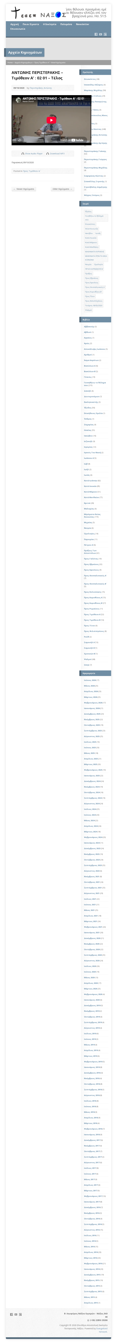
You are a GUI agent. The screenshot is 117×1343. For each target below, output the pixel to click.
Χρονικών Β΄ (89, 653)
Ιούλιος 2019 (90, 1033)
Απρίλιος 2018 (91, 1117)
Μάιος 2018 (89, 1112)
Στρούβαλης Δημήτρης (95, 187)
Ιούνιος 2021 (90, 904)
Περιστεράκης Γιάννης (95, 151)
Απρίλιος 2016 (91, 1252)
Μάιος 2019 (89, 1044)
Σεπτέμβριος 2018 (93, 1089)
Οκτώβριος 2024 (92, 792)
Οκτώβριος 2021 (92, 882)
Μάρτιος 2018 (90, 1123)
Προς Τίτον (90, 296)
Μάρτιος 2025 (90, 764)
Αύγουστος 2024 (91, 803)
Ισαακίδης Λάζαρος (93, 84)
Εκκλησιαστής (91, 402)
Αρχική (14, 24)
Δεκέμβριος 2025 (92, 714)
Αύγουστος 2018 (91, 1095)
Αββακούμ (89, 326)
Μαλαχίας (89, 508)
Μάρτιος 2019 (90, 1056)
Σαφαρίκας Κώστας (93, 176)
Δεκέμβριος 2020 (92, 938)
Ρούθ (86, 636)
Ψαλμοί (88, 310)
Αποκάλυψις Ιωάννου (94, 349)
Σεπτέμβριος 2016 (93, 1224)
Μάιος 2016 (89, 1246)
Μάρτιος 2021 (90, 921)
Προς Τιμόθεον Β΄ (92, 620)
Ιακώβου (89, 233)
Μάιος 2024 (89, 820)
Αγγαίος (88, 337)
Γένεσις (88, 377)
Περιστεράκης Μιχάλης (95, 167)
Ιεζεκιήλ (88, 441)
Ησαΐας (87, 430)
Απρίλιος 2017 (91, 1185)
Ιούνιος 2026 (90, 680)
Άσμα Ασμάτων (91, 360)
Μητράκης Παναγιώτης (95, 101)
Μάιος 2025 (89, 753)
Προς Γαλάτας (91, 558)
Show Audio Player (22, 153)
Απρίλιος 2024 (91, 826)
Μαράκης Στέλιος (93, 96)
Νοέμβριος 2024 (91, 786)
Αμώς (86, 343)
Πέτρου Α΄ (88, 545)
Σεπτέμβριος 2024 (93, 798)
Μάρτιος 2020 (90, 988)
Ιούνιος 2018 (90, 1106)
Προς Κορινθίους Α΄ (93, 597)
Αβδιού (87, 332)
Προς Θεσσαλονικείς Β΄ (95, 583)
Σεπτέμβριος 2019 (93, 1022)
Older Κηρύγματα (62, 188)
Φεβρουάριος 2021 (93, 927)
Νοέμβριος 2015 (91, 1280)
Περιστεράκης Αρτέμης (95, 143)
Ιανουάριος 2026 (92, 708)
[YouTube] (100, 34)
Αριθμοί (88, 354)
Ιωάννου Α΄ (89, 458)
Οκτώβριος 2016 (92, 1218)
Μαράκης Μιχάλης (93, 90)
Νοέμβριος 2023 (91, 854)
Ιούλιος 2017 (90, 1168)
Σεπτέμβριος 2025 (93, 730)
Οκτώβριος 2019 (92, 1016)
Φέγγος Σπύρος (92, 195)
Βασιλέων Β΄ (89, 371)
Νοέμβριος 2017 (91, 1145)
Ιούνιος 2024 (90, 815)
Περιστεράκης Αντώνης (41, 88)
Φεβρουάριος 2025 (93, 770)
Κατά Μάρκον (91, 242)
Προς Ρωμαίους (91, 608)
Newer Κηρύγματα (23, 188)
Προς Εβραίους (91, 278)
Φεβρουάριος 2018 (93, 1129)
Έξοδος (88, 211)
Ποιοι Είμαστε (31, 24)
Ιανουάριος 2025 (92, 775)
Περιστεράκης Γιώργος (95, 159)
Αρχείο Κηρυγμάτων (23, 62)
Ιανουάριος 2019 (92, 1067)
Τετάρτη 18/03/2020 (93, 305)
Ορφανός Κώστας (92, 129)
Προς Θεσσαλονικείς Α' (95, 575)
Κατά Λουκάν (90, 238)
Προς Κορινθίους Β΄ (93, 603)
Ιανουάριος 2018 (92, 1134)
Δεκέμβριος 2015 (92, 1274)
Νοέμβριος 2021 (91, 876)
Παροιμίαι (89, 539)
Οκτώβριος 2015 (92, 1286)
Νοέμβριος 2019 (91, 1011)
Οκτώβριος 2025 (92, 725)
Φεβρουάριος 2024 (93, 837)
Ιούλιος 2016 (90, 1235)
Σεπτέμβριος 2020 (93, 955)
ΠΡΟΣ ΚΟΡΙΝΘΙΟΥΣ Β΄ (94, 269)
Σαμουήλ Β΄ (89, 648)
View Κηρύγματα (58, 62)
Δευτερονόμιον (91, 396)
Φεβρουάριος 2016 (93, 1263)
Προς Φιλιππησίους (93, 301)
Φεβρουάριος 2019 (93, 1061)
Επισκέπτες (90, 79)
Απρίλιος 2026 (91, 691)
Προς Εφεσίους (91, 282)
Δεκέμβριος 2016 (92, 1207)
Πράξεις (88, 273)
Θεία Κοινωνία (91, 228)
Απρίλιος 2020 (91, 983)
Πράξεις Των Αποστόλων (90, 551)
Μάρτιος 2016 (90, 1258)
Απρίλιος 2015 (91, 1302)
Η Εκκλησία (49, 24)
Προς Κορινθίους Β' (93, 291)
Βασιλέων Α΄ (89, 366)
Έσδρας (88, 419)
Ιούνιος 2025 (90, 747)
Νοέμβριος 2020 (91, 944)
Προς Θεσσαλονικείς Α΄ (95, 287)
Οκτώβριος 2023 (92, 859)
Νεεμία (88, 264)
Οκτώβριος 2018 (92, 1084)
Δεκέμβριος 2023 (92, 848)
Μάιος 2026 (89, 685)
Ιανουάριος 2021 (92, 932)
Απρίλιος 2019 (91, 1050)
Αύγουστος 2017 (91, 1162)
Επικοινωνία (17, 28)
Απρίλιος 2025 (91, 758)
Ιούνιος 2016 (90, 1241)
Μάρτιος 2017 (90, 1190)
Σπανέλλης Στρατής (94, 181)
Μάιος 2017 (89, 1179)
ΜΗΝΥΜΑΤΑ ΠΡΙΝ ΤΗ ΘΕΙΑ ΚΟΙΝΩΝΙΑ (96, 258)
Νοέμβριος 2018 (91, 1078)
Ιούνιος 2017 (90, 1173)
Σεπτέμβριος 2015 (93, 1291)
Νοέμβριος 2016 (91, 1213)
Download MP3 (57, 153)
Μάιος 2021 (89, 910)
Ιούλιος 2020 (90, 966)
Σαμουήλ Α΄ (89, 642)
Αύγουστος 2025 (91, 736)
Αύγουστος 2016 (91, 1230)
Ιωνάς (98, 233)
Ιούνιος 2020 (90, 971)
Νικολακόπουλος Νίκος (96, 115)
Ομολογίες (89, 533)
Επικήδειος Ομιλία (93, 413)
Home (10, 62)
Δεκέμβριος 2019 (92, 1005)
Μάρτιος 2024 (90, 831)
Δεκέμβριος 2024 (92, 781)
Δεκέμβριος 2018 (92, 1072)
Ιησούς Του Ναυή (92, 452)
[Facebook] (96, 34)
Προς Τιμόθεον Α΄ (41, 62)
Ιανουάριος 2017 (92, 1201)
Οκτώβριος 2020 (92, 949)
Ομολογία (98, 264)
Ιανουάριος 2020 (92, 1000)
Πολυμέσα (66, 24)
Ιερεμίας (88, 447)
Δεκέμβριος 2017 (92, 1140)
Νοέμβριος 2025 (91, 719)
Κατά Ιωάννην (90, 480)
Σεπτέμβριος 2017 (93, 1157)
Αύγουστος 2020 (91, 960)
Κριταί (87, 503)
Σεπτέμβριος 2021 (93, 887)
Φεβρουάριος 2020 (93, 994)
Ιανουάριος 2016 (92, 1269)
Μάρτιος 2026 (90, 697)
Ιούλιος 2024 (90, 809)
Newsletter (82, 24)
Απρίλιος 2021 (91, 915)
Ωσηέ (86, 665)
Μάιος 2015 (89, 1297)
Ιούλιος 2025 (90, 742)
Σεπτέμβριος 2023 (93, 865)
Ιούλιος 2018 (90, 1101)
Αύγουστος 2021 (91, 893)
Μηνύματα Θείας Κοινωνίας (92, 515)
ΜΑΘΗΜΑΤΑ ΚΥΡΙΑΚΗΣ (94, 251)
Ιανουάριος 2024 (92, 843)
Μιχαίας (88, 522)
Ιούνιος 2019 (90, 1039)
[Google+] (105, 34)
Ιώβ (86, 464)
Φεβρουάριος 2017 (93, 1196)
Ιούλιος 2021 (90, 899)
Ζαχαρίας (89, 424)
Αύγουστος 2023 (91, 871)
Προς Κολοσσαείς (92, 592)
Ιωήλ (86, 469)
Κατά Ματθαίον (91, 247)
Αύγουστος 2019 (91, 1028)
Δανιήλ (87, 391)
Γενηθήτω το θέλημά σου (94, 218)
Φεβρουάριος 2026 (93, 702)
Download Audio (47, 153)
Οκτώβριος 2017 (92, 1151)
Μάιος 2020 (89, 977)
